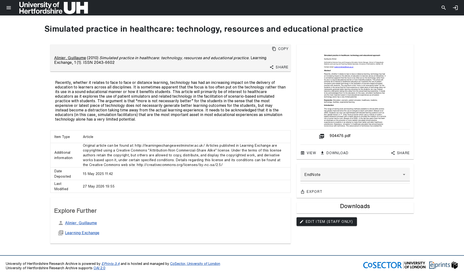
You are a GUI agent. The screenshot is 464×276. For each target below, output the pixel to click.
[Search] (444, 8)
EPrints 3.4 (111, 263)
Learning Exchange (82, 233)
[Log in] (455, 8)
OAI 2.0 (99, 268)
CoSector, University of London (195, 263)
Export (315, 191)
